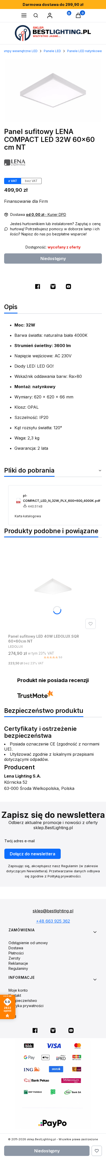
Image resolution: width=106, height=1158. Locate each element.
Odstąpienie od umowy (28, 943)
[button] (24, 16)
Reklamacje (18, 963)
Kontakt (14, 995)
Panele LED (52, 51)
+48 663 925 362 (53, 921)
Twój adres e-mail (19, 841)
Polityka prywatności (25, 1005)
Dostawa (15, 948)
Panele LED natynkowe (84, 51)
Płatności (16, 953)
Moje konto (18, 990)
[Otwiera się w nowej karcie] (37, 286)
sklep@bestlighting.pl (53, 910)
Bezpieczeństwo (22, 1000)
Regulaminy (18, 968)
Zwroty (14, 958)
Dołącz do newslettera (32, 853)
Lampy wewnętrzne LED (19, 51)
